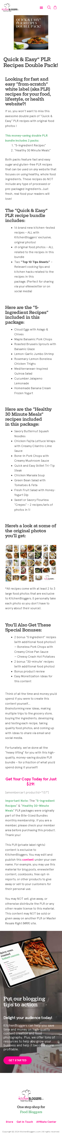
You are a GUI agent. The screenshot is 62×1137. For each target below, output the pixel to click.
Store (9, 1121)
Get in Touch (25, 1121)
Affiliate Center (46, 1121)
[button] (41, 7)
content (28, 859)
